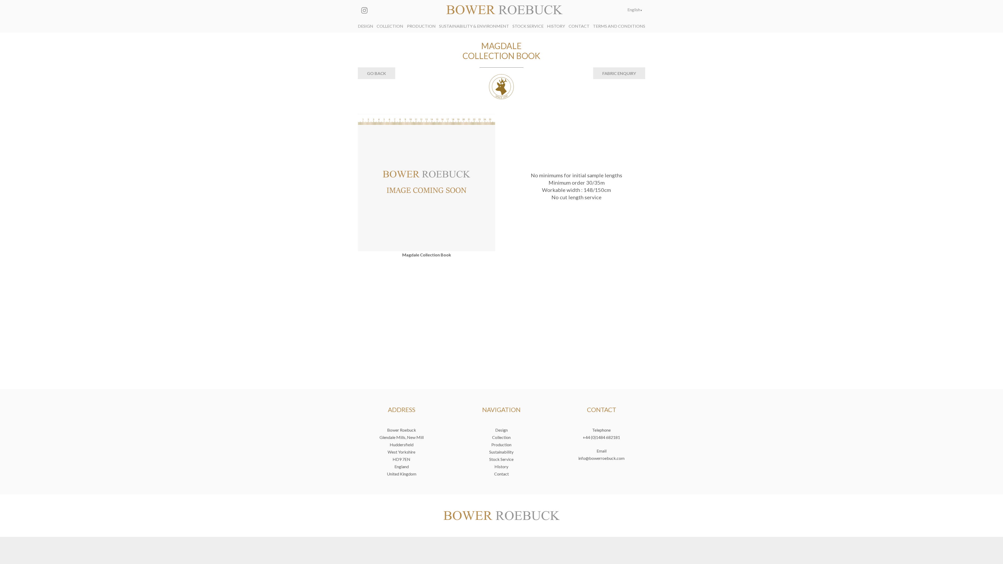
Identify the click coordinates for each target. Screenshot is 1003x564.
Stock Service (501, 459)
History (501, 466)
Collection (501, 437)
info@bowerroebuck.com (601, 458)
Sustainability (501, 451)
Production (501, 444)
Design (501, 429)
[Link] (504, 9)
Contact (501, 473)
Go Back (376, 73)
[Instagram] (364, 10)
